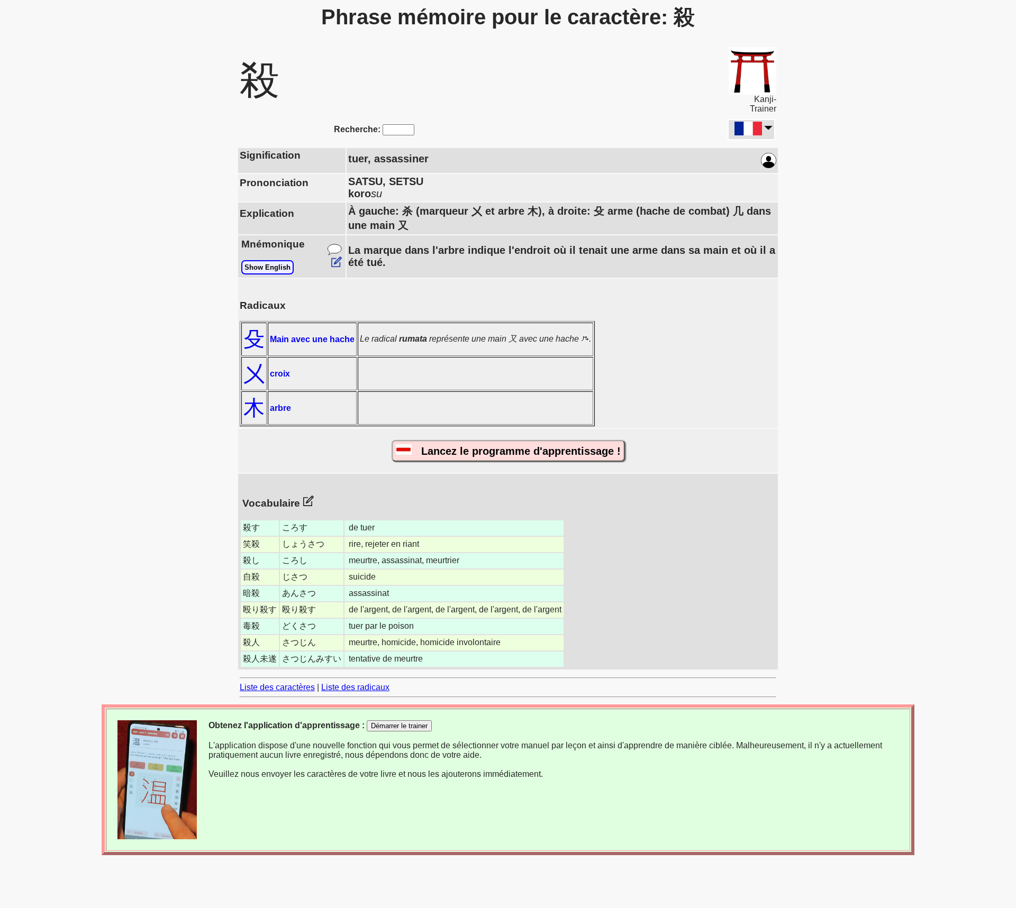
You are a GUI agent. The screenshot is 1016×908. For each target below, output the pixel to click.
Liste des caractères (277, 687)
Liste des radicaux (355, 687)
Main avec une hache (312, 339)
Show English (267, 267)
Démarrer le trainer (399, 726)
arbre (280, 407)
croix (280, 373)
